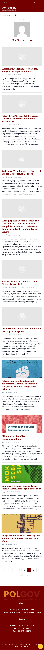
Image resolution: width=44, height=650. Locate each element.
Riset (3, 75)
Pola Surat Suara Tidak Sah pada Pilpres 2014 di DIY (19, 283)
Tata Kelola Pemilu (11, 287)
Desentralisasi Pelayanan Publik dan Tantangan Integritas (22, 330)
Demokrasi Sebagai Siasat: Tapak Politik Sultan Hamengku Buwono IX (21, 487)
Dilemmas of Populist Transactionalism (13, 437)
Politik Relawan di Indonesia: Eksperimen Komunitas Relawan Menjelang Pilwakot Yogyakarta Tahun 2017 (19, 385)
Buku (3, 392)
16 (22, 575)
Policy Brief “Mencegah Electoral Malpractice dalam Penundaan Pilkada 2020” (20, 119)
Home (4, 15)
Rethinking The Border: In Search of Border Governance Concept (21, 172)
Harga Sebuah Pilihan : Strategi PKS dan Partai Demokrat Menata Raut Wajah (21, 538)
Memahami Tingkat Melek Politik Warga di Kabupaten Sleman (20, 70)
